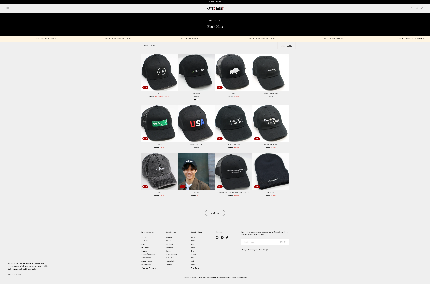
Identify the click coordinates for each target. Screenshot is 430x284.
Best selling (149, 46)
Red (192, 261)
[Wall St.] (159, 123)
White (193, 265)
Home (210, 20)
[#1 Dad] (196, 171)
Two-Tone (195, 268)
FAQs (143, 244)
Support (244, 277)
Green (193, 254)
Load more (215, 213)
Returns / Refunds (148, 254)
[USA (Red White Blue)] (196, 123)
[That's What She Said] (270, 72)
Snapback (169, 258)
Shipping (144, 251)
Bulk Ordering (146, 258)
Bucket (168, 241)
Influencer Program (148, 268)
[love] (159, 171)
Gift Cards (145, 248)
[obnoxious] (270, 171)
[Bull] (233, 72)
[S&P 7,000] (196, 72)
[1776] (159, 72)
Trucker (169, 265)
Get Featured (146, 265)
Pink (192, 258)
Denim (168, 251)
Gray (193, 251)
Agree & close (14, 274)
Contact (144, 237)
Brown (193, 248)
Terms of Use (236, 277)
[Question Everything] (270, 123)
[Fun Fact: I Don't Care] (233, 123)
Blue (192, 244)
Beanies (169, 237)
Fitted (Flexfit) (171, 254)
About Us (144, 241)
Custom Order (146, 261)
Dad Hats (169, 248)
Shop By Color (196, 232)
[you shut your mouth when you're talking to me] (233, 171)
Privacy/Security (225, 277)
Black (193, 241)
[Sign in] (417, 8)
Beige (193, 237)
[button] (7, 8)
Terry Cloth (170, 261)
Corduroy (169, 244)
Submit (283, 242)
